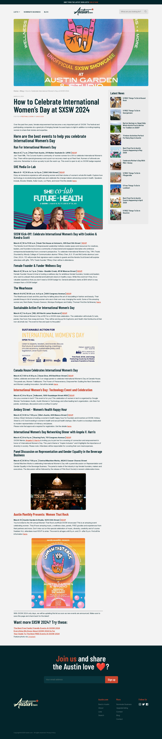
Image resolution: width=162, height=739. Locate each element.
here (74, 181)
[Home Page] (84, 11)
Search (101, 715)
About (100, 708)
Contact (119, 719)
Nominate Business (32, 12)
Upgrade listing (122, 708)
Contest (119, 712)
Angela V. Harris (32, 440)
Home (16, 91)
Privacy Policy (51, 732)
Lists (16, 12)
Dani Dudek (40, 116)
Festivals (25, 116)
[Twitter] (143, 704)
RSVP (74, 153)
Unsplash (31, 637)
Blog (46, 12)
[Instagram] (140, 704)
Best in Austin (103, 704)
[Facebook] (147, 704)
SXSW (31, 116)
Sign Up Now (93, 2)
